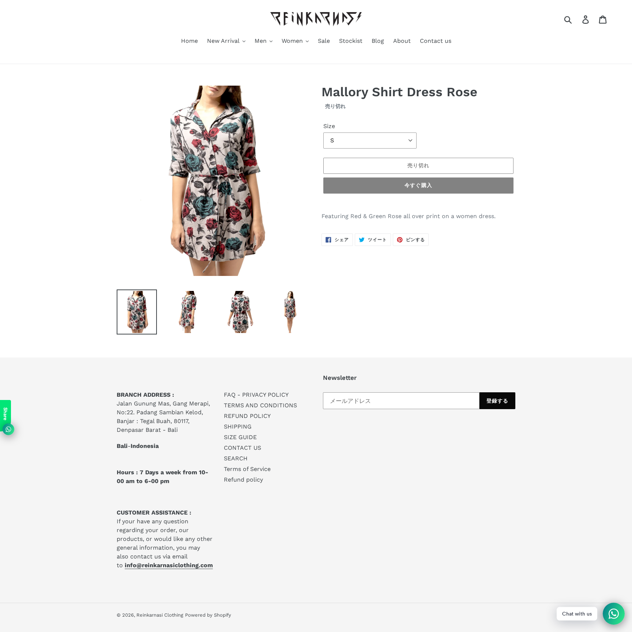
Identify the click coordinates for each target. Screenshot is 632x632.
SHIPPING (238, 426)
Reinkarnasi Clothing (159, 615)
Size (329, 126)
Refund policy (243, 479)
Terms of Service (247, 468)
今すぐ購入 (418, 185)
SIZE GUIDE (240, 437)
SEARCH (236, 458)
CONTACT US (242, 447)
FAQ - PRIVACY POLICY (256, 394)
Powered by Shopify (208, 615)
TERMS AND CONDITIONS (260, 405)
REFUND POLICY (247, 415)
